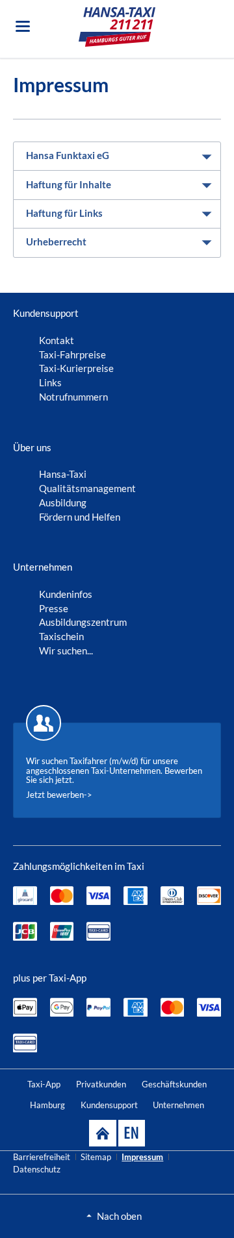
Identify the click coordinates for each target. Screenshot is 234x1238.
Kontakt (56, 340)
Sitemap (96, 1157)
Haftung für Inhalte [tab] (68, 184)
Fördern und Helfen (79, 517)
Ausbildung (62, 502)
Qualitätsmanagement (87, 488)
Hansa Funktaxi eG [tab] (67, 155)
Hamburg (47, 1105)
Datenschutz (36, 1169)
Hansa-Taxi (62, 474)
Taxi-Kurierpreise (76, 368)
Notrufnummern (73, 396)
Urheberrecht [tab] (56, 241)
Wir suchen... (66, 650)
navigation (22, 26)
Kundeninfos (65, 594)
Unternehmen (178, 1105)
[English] (131, 1133)
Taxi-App (43, 1084)
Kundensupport (109, 1105)
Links (50, 382)
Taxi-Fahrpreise (72, 354)
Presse (53, 608)
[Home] (102, 1133)
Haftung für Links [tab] (64, 213)
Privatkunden (101, 1084)
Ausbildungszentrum (83, 622)
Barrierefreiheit (41, 1157)
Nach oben (119, 1216)
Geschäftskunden (174, 1084)
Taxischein (61, 636)
